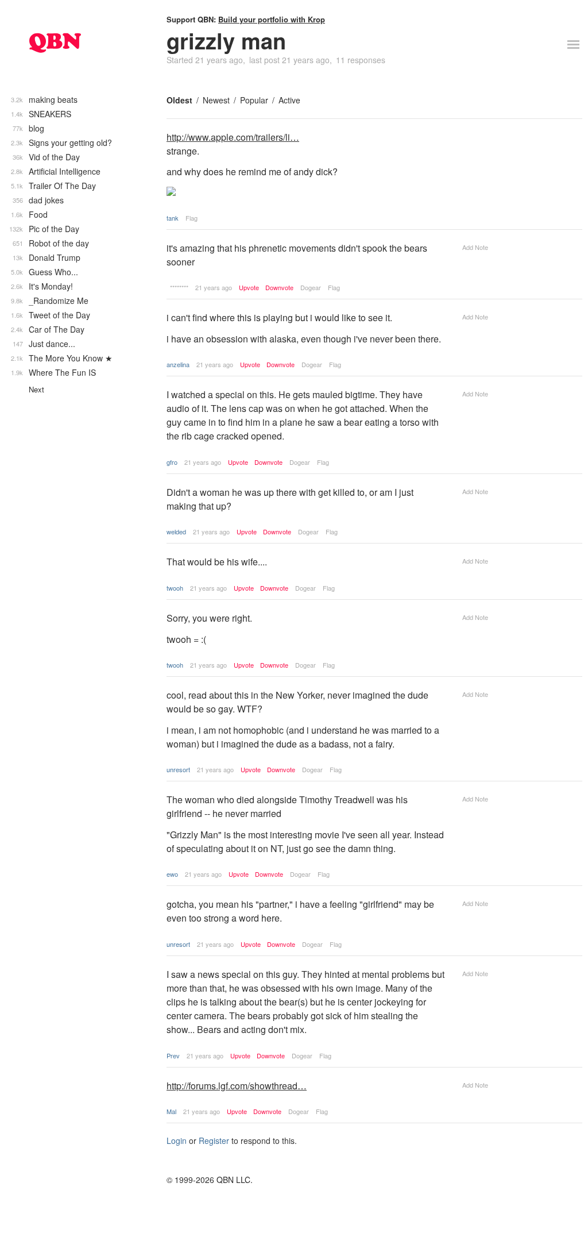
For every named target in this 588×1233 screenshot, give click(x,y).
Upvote (249, 287)
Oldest (179, 100)
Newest (216, 100)
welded (176, 531)
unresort (178, 769)
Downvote (279, 287)
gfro (172, 462)
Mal (171, 1111)
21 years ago (213, 287)
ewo (172, 873)
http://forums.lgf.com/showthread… (237, 1085)
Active (289, 100)
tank (173, 217)
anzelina (178, 364)
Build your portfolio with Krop (271, 19)
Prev (173, 1055)
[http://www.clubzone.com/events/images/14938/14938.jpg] (306, 192)
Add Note (475, 247)
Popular (254, 100)
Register (214, 1140)
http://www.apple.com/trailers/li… (233, 137)
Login (177, 1140)
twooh (175, 587)
